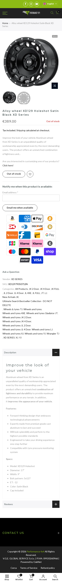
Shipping (20, 130)
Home (5, 23)
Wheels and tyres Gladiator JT (42, 313)
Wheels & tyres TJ (12, 309)
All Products (21, 288)
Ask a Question (10, 271)
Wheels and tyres (32, 309)
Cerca (14, 567)
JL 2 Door (8, 293)
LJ (46, 293)
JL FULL (36, 293)
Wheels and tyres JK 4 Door (16, 321)
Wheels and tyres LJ (42, 329)
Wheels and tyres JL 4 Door (16, 329)
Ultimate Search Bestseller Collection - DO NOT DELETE (27, 303)
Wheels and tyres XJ (13, 333)
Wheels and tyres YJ (35, 333)
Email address (10, 192)
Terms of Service (28, 567)
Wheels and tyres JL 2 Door (16, 325)
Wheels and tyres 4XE (13, 313)
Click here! (8, 165)
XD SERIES (16, 279)
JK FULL (55, 288)
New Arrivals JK (10, 297)
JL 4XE (28, 293)
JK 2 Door (34, 288)
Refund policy (48, 567)
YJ (20, 337)
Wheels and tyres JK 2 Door (16, 317)
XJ (17, 337)
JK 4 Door (45, 288)
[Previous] (7, 62)
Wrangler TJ (53, 333)
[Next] (55, 62)
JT (42, 293)
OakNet (37, 561)
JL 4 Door (19, 293)
